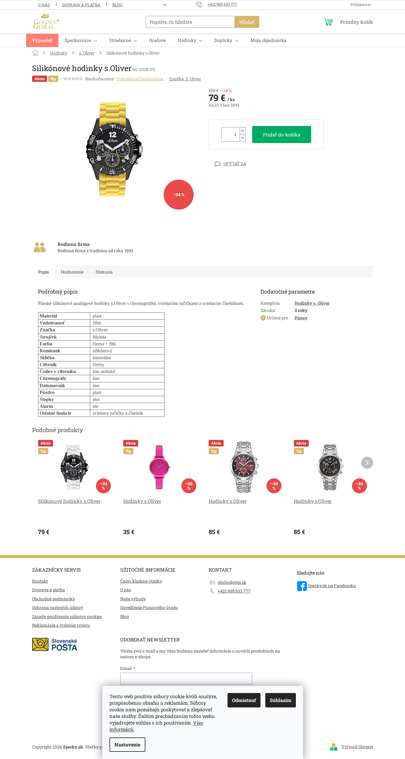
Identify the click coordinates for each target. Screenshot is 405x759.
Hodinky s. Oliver (312, 303)
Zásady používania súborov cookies (67, 616)
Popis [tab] (43, 272)
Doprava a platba (81, 4)
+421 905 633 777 (234, 591)
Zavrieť (250, 163)
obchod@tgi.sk (232, 582)
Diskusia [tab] (104, 272)
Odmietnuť (244, 700)
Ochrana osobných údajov (57, 607)
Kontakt (40, 581)
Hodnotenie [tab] (72, 272)
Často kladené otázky (141, 581)
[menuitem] (42, 40)
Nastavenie (127, 744)
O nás (44, 4)
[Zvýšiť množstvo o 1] (243, 130)
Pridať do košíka (281, 134)
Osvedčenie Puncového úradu (149, 607)
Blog (117, 4)
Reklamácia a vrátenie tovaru (61, 625)
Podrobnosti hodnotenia (140, 79)
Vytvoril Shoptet (357, 746)
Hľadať (247, 22)
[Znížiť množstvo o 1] (243, 137)
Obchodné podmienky (53, 599)
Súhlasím (280, 700)
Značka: (185, 79)
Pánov (301, 318)
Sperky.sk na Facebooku (332, 585)
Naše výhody (133, 599)
